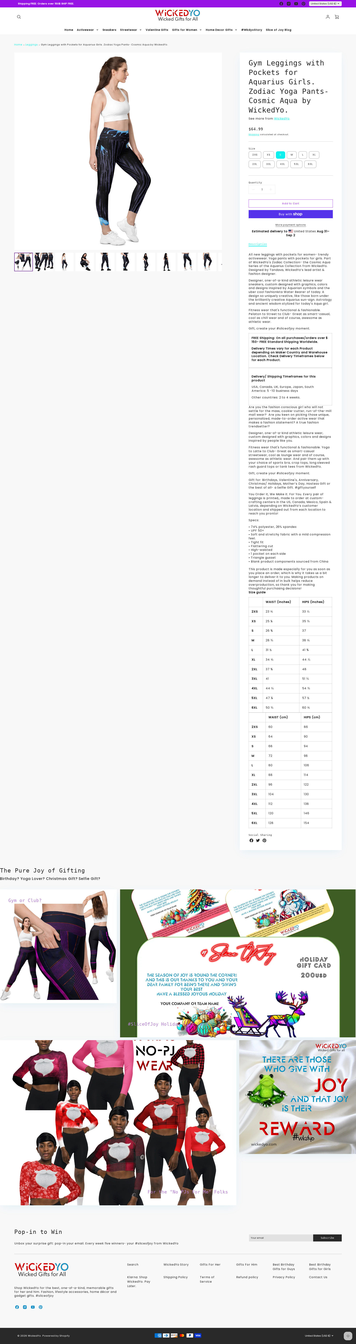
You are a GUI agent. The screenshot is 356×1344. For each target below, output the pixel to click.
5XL (296, 164)
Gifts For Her (210, 1264)
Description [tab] (258, 244)
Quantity (255, 182)
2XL (254, 164)
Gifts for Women (184, 30)
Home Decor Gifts (219, 30)
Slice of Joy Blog (278, 30)
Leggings (31, 44)
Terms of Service (207, 1279)
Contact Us (318, 1277)
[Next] (225, 151)
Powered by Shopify (56, 1335)
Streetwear (128, 30)
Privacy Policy (284, 1277)
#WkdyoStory (251, 30)
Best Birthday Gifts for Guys (284, 1266)
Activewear (85, 30)
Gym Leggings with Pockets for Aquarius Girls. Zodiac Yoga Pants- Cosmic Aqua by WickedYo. (104, 44)
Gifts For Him (246, 1264)
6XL (310, 164)
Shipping (254, 134)
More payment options (291, 224)
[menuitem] (69, 29)
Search (133, 1264)
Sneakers (110, 30)
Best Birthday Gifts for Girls (320, 1266)
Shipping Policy (176, 1277)
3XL (268, 164)
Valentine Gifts (157, 30)
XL (314, 154)
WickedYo (282, 118)
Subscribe (327, 1237)
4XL (282, 164)
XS (268, 154)
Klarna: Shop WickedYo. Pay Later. (138, 1281)
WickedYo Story (176, 1264)
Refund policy (247, 1277)
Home (69, 30)
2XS (255, 154)
